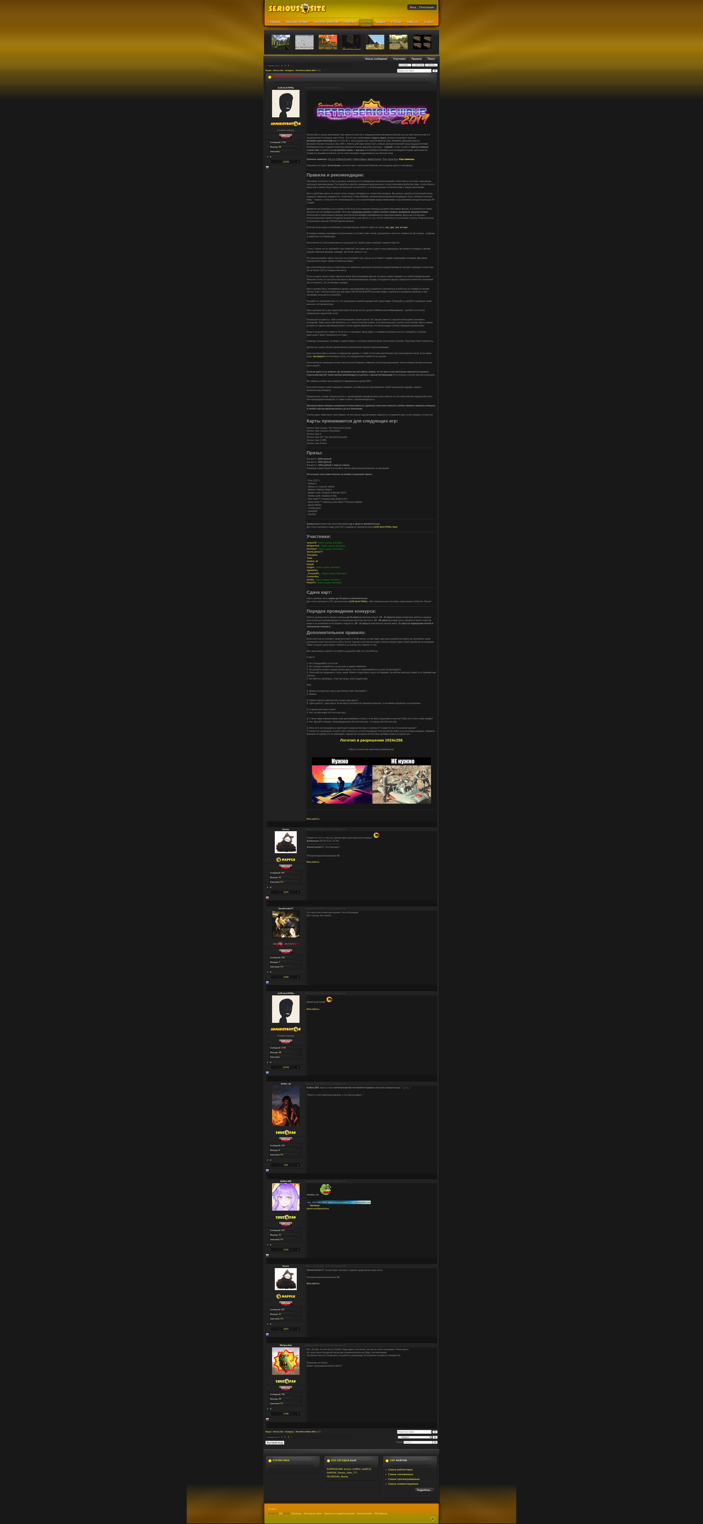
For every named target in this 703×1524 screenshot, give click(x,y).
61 (345, 829)
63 (345, 993)
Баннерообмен (364, 1513)
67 (345, 1345)
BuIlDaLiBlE (285, 1181)
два (392, 227)
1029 (286, 977)
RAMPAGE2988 (335, 1469)
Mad (395, 527)
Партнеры (296, 1513)
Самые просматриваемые (404, 1479)
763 (286, 1165)
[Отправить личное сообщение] (270, 156)
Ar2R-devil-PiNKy (286, 88)
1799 (286, 1414)
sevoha (310, 579)
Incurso (285, 829)
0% (281, 882)
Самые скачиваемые (400, 1474)
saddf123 (366, 1469)
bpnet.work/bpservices (318, 1208)
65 (345, 1181)
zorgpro (310, 567)
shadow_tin (312, 561)
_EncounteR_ (313, 573)
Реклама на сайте (313, 1513)
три (397, 227)
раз (387, 227)
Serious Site (278, 70)
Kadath (310, 564)
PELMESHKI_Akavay (337, 1476)
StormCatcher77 (315, 552)
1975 (286, 892)
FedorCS (311, 582)
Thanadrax (312, 555)
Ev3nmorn (312, 549)
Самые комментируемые (403, 1483)
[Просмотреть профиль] (267, 156)
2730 (286, 1250)
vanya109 (312, 542)
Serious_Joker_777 (347, 1472)
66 (345, 1266)
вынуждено (319, 356)
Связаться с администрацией (339, 1513)
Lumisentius (313, 576)
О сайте (272, 1509)
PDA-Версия (380, 1513)
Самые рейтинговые (400, 1469)
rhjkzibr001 (312, 570)
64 (345, 1084)
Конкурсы (289, 70)
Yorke (309, 558)
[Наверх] (432, 1519)
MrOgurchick (313, 546)
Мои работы (313, 819)
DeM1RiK (331, 1472)
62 (345, 908)
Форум (268, 70)
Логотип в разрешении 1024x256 (371, 740)
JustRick (356, 1469)
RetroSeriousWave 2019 (305, 70)
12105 (286, 162)
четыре (404, 227)
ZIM (280, 1513)
